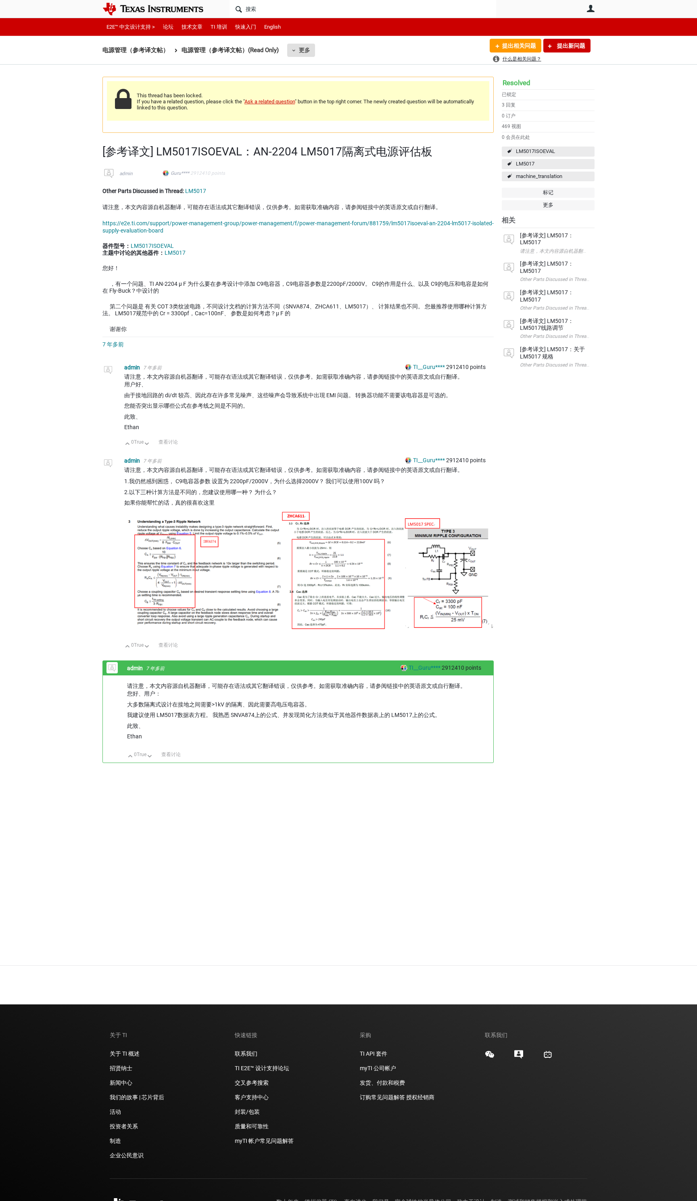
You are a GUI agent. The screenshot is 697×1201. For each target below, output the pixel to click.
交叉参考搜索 (252, 1082)
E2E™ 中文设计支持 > (130, 27)
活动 (115, 1112)
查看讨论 (168, 442)
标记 (548, 192)
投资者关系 (124, 1126)
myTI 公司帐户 (378, 1068)
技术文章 (192, 27)
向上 (127, 444)
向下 (147, 444)
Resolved (516, 83)
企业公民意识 (127, 1155)
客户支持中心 (252, 1097)
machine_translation (539, 176)
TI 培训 (219, 27)
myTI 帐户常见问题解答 (264, 1141)
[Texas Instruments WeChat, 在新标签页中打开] (490, 1057)
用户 (590, 8)
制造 (115, 1141)
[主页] (158, 8)
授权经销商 (420, 1097)
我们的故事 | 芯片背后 (137, 1097)
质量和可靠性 (252, 1126)
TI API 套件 (373, 1053)
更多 (304, 50)
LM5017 (525, 164)
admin (126, 173)
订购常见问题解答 (382, 1097)
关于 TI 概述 (125, 1053)
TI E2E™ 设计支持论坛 (262, 1068)
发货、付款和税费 (382, 1082)
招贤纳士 (121, 1068)
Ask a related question (269, 102)
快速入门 (245, 27)
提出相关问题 (519, 45)
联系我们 (246, 1053)
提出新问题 (570, 45)
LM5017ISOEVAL (535, 151)
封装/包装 (247, 1112)
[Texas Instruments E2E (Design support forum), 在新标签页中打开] (519, 1057)
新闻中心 (121, 1082)
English (272, 27)
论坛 (168, 27)
